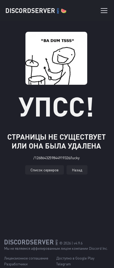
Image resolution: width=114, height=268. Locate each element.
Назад (77, 170)
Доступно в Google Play (75, 258)
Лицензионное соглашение (26, 258)
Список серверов (44, 170)
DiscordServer (36, 10)
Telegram (63, 264)
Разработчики (16, 264)
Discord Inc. (98, 248)
